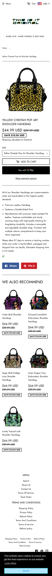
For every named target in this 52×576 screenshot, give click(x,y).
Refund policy (26, 528)
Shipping (6, 139)
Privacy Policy (26, 512)
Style (4, 147)
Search (26, 480)
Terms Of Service (26, 493)
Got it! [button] (26, 571)
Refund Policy (26, 516)
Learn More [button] (10, 563)
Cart (33, 3)
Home (4, 48)
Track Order (26, 497)
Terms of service (26, 524)
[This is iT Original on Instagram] (46, 551)
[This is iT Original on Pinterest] (41, 551)
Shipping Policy (26, 508)
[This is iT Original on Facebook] (36, 551)
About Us (26, 485)
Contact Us (26, 489)
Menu (8, 3)
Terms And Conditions (26, 520)
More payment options (26, 178)
